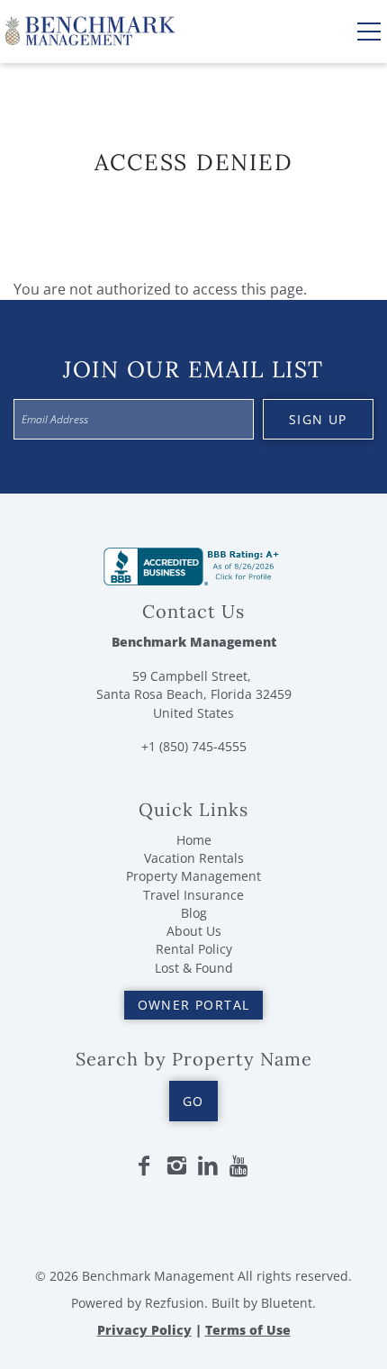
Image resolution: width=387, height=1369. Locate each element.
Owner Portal (194, 1004)
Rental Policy (194, 948)
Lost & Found (194, 967)
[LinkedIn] (208, 1166)
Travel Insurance (193, 894)
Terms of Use (248, 1329)
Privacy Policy (144, 1329)
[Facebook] (144, 1166)
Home (194, 839)
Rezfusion (174, 1302)
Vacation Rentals (194, 857)
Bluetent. (288, 1302)
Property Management (193, 875)
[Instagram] (176, 1166)
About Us (193, 930)
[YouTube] (240, 1166)
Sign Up (318, 419)
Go (193, 1101)
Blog (194, 912)
